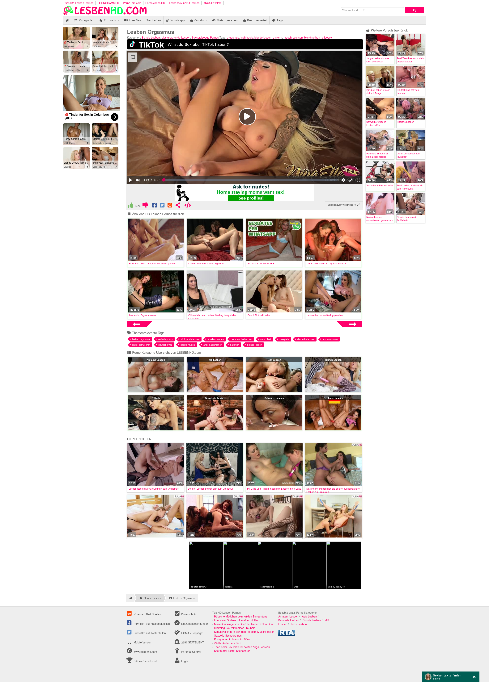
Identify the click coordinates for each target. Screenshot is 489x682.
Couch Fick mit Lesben (259, 315)
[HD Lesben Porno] (105, 14)
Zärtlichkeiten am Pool (227, 651)
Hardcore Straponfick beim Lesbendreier (377, 155)
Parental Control (191, 660)
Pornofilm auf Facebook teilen (151, 632)
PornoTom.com (132, 3)
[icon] (67, 20)
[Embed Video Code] (187, 206)
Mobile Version (142, 651)
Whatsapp (177, 20)
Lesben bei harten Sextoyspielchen (325, 315)
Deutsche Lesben (333, 398)
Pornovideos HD (155, 3)
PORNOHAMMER (108, 3)
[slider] (144, 168)
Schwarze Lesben (274, 398)
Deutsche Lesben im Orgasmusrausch (327, 263)
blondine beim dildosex (318, 37)
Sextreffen (153, 20)
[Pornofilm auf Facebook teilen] (154, 206)
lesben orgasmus (141, 339)
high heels (246, 37)
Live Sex (134, 20)
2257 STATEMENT (192, 651)
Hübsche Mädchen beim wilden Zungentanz (240, 625)
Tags (279, 20)
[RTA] (286, 643)
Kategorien (86, 20)
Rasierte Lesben (405, 121)
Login (184, 669)
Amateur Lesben (156, 360)
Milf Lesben (215, 360)
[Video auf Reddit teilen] (170, 206)
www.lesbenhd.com (145, 660)
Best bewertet (256, 20)
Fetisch (156, 398)
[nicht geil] (145, 206)
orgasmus (233, 37)
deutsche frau (165, 344)
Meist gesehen (227, 20)
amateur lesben (216, 339)
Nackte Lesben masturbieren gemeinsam (379, 218)
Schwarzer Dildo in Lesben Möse (376, 123)
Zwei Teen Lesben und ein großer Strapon (410, 59)
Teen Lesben (274, 360)
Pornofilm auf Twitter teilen (149, 641)
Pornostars (111, 20)
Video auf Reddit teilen (147, 623)
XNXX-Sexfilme (212, 3)
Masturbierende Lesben (175, 37)
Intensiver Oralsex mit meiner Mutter (236, 628)
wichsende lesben (190, 339)
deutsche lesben (306, 339)
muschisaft (265, 339)
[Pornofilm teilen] (177, 206)
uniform (277, 37)
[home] (130, 606)
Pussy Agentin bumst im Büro (232, 648)
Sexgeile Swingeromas (228, 644)
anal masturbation (212, 344)
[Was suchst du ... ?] (414, 10)
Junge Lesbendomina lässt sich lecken (377, 59)
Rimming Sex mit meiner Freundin (234, 636)
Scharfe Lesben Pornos (79, 3)
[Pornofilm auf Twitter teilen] (162, 206)
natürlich (234, 344)
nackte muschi (188, 344)
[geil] (130, 206)
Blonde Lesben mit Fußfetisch (406, 218)
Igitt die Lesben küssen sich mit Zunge (378, 91)
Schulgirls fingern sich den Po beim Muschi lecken (244, 640)
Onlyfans (200, 20)
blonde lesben (262, 37)
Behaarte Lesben (288, 628)
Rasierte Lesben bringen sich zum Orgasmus (152, 263)
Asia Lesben (309, 625)
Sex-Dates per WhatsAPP (261, 263)
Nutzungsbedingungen (195, 632)
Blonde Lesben (151, 37)
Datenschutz (188, 623)
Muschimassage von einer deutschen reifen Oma (244, 632)
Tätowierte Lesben (215, 398)
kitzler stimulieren (141, 344)
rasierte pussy (165, 339)
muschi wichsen (293, 37)
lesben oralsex (330, 339)
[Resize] (351, 180)
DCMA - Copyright (192, 641)
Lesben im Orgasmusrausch (143, 315)
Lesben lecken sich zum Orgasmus (206, 263)
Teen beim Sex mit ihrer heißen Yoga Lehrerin (242, 655)
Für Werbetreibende (145, 669)
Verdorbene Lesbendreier (379, 185)
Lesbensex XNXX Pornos (184, 3)
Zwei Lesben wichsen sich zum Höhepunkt (410, 187)
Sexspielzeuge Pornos (205, 37)
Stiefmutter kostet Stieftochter (232, 659)
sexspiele (284, 339)
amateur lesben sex (242, 339)
